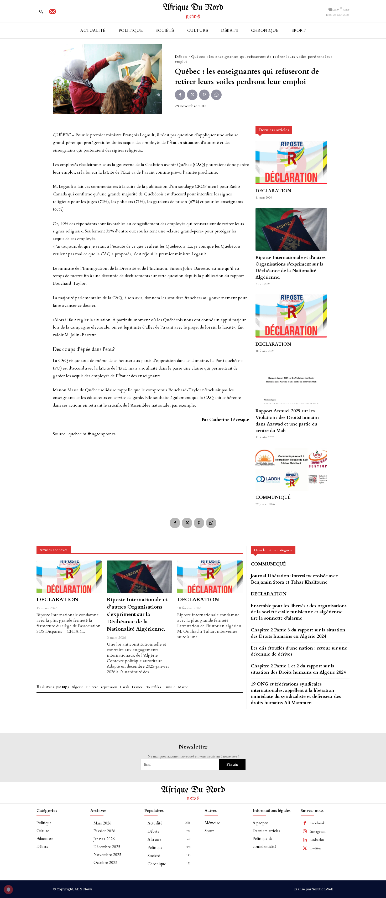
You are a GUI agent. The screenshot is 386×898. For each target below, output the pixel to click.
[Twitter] (192, 95)
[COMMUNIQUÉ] (291, 469)
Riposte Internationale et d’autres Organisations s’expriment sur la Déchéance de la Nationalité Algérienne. (290, 267)
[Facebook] (180, 95)
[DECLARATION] (291, 162)
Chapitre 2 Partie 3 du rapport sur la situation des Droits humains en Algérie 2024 (298, 633)
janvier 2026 (104, 839)
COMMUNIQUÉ (273, 497)
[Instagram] (305, 831)
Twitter (316, 848)
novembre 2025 (107, 854)
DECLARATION (273, 191)
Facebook (317, 823)
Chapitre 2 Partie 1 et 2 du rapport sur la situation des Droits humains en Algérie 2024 (298, 669)
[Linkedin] (305, 840)
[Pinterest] (204, 95)
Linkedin (317, 839)
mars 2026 (102, 823)
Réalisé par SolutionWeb (313, 889)
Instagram (317, 831)
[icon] (52, 13)
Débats (181, 56)
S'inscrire (232, 764)
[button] (41, 11)
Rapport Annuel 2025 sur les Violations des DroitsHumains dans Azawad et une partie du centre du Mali (287, 421)
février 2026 (104, 831)
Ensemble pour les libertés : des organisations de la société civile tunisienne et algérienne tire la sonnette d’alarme (299, 612)
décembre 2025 (106, 846)
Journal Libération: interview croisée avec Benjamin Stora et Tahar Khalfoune (294, 579)
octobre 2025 (105, 862)
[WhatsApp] (216, 95)
